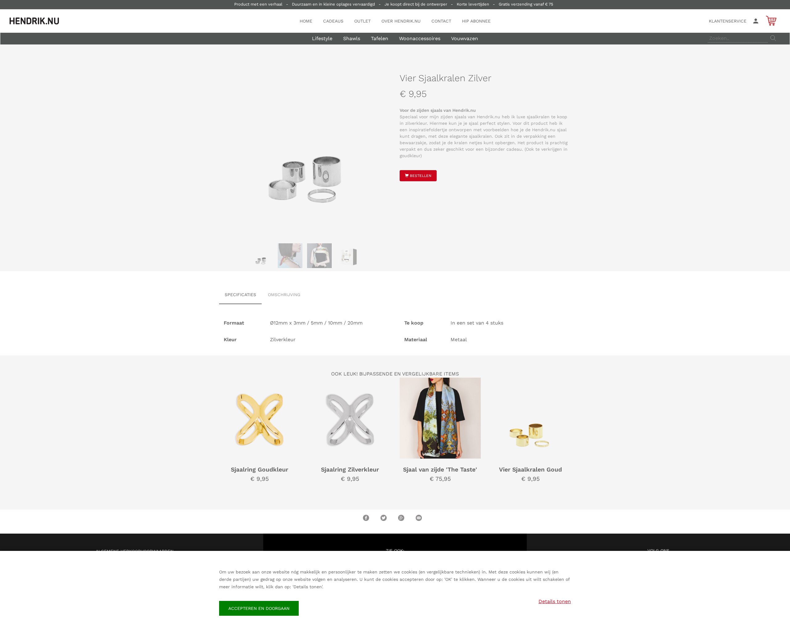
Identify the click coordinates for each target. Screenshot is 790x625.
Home (306, 21)
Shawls (351, 38)
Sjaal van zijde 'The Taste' (440, 469)
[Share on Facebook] (366, 518)
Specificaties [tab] (240, 294)
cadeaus (333, 21)
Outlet (362, 21)
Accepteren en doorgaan (258, 608)
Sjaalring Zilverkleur (350, 469)
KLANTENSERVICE (727, 21)
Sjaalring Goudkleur (259, 469)
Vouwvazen (464, 38)
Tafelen (379, 38)
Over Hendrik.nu (401, 21)
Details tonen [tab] (554, 601)
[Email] (419, 518)
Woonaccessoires (419, 38)
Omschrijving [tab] (284, 294)
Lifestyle (322, 38)
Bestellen (420, 176)
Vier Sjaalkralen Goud (530, 469)
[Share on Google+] (401, 518)
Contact (441, 21)
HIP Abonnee (476, 21)
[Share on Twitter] (383, 518)
